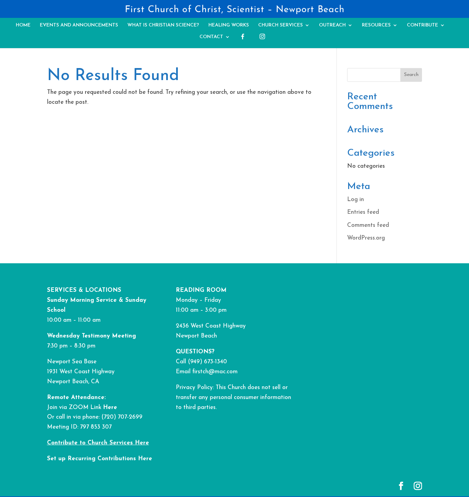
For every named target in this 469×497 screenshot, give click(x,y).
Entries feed (363, 212)
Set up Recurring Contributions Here (99, 459)
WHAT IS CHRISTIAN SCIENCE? (163, 25)
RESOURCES (376, 25)
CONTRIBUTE (422, 25)
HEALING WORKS (228, 25)
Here (110, 407)
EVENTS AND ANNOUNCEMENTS (79, 25)
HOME (23, 25)
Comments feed (368, 225)
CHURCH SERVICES (280, 25)
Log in (355, 199)
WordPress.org (366, 238)
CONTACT (211, 37)
